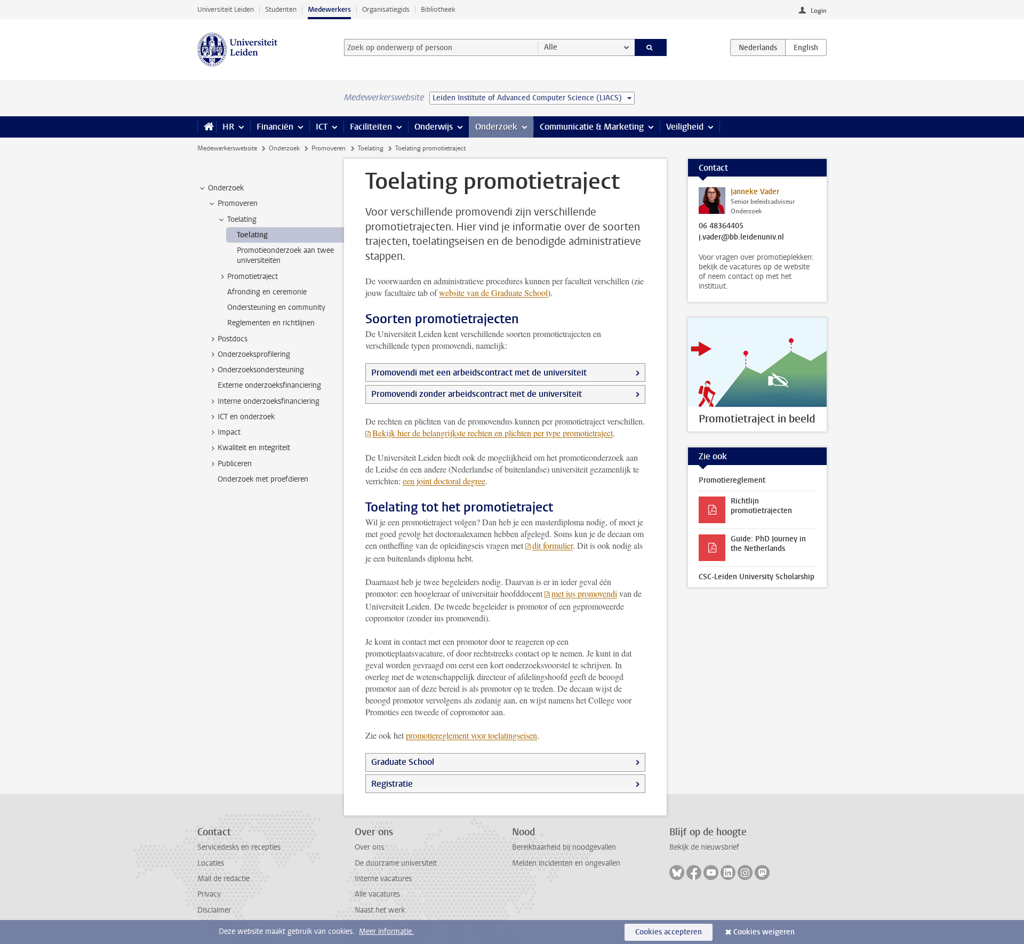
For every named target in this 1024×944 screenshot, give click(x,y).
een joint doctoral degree (444, 480)
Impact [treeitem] (229, 432)
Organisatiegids (386, 9)
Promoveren (328, 148)
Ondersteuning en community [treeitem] (276, 307)
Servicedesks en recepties (239, 847)
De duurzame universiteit (396, 863)
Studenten (281, 9)
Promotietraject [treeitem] (252, 276)
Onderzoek (496, 126)
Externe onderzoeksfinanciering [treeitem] (269, 385)
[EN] (806, 47)
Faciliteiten (371, 126)
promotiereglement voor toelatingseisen (471, 735)
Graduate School (402, 761)
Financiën (275, 126)
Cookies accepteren (668, 932)
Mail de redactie (223, 879)
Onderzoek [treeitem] (226, 188)
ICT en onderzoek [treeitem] (246, 417)
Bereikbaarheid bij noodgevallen (564, 847)
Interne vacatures (383, 879)
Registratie (392, 783)
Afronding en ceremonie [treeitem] (267, 292)
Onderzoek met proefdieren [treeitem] (263, 479)
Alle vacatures (377, 894)
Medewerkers (329, 9)
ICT (321, 126)
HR (228, 126)
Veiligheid (684, 126)
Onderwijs (433, 126)
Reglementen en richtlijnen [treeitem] (271, 323)
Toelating (370, 148)
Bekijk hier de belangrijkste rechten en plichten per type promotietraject (492, 432)
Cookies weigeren (764, 932)
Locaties (210, 863)
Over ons (369, 847)
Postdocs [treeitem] (232, 339)
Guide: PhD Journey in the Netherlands (768, 544)
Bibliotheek (438, 9)
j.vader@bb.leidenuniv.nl (741, 237)
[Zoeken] (651, 47)
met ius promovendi (584, 593)
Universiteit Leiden (225, 9)
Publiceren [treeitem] (235, 464)
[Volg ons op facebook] (693, 872)
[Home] (206, 127)
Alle (550, 47)
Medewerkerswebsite (227, 148)
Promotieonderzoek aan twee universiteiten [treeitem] (285, 255)
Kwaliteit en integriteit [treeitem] (254, 448)
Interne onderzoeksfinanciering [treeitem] (268, 401)
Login (819, 10)
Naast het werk (380, 910)
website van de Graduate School (493, 292)
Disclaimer (214, 910)
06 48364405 (721, 226)
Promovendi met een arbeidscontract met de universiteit (479, 372)
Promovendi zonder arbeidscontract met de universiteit (476, 393)
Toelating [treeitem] (242, 219)
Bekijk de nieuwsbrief (704, 847)
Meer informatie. (386, 931)
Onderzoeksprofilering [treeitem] (254, 354)
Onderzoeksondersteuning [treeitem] (261, 370)
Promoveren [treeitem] (238, 203)
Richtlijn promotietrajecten (761, 506)
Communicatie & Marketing (592, 126)
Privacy (209, 894)
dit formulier (552, 545)
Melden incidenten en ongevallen (566, 863)
